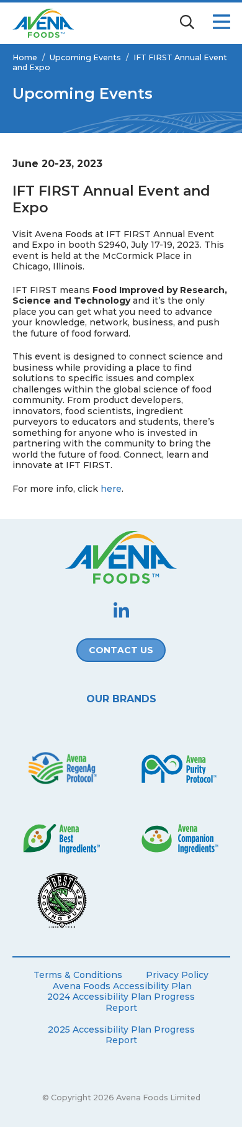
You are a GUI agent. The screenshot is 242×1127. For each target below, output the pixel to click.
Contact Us (121, 650)
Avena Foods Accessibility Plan (122, 986)
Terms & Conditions (78, 975)
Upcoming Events (85, 57)
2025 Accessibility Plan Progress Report (121, 1035)
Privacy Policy (177, 975)
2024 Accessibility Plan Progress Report (121, 1002)
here (111, 488)
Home (24, 57)
